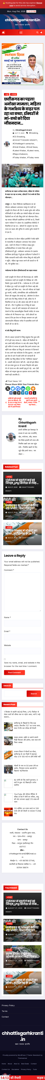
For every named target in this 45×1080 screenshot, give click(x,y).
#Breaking (33, 133)
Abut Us (17, 1064)
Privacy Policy (8, 1005)
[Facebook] (18, 388)
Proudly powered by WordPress (14, 1055)
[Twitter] (12, 388)
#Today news (33, 157)
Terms (4, 1011)
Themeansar (22, 1058)
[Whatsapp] (28, 388)
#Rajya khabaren (20, 154)
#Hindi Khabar (19, 147)
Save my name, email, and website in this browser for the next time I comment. (22, 664)
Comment (9, 570)
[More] (33, 388)
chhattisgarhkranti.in (22, 19)
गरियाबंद (9, 950)
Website (7, 645)
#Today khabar (19, 157)
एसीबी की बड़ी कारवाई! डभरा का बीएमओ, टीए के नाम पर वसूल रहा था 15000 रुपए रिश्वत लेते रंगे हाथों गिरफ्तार (15, 402)
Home (4, 1064)
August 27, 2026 (15, 908)
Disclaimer (15, 1069)
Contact (5, 1017)
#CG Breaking (19, 136)
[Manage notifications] (5, 1075)
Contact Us (6, 1069)
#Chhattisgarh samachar (23, 143)
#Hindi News (32, 147)
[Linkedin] (23, 388)
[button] (37, 32)
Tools (35, 1069)
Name (7, 617)
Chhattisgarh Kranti (23, 130)
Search (7, 685)
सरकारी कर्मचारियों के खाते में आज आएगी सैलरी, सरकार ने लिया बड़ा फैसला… (30, 401)
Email (7, 631)
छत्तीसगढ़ (13, 94)
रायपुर (6, 94)
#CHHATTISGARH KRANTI (25, 140)
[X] (7, 388)
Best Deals (25, 1064)
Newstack (36, 1055)
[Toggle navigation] (20, 32)
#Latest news (33, 150)
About (10, 1064)
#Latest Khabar (19, 150)
